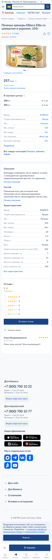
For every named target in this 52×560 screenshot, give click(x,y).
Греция (45, 119)
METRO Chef (33, 13)
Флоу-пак (43, 137)
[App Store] (13, 437)
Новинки (21, 13)
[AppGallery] (32, 444)
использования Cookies (35, 532)
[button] (24, 70)
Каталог (3, 7)
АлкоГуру (9, 13)
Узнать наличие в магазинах (14, 88)
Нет (46, 132)
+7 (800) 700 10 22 (18, 386)
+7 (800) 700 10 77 (18, 411)
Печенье (44, 124)
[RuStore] (13, 444)
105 (46, 128)
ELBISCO (44, 115)
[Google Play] (32, 437)
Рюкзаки (46, 13)
